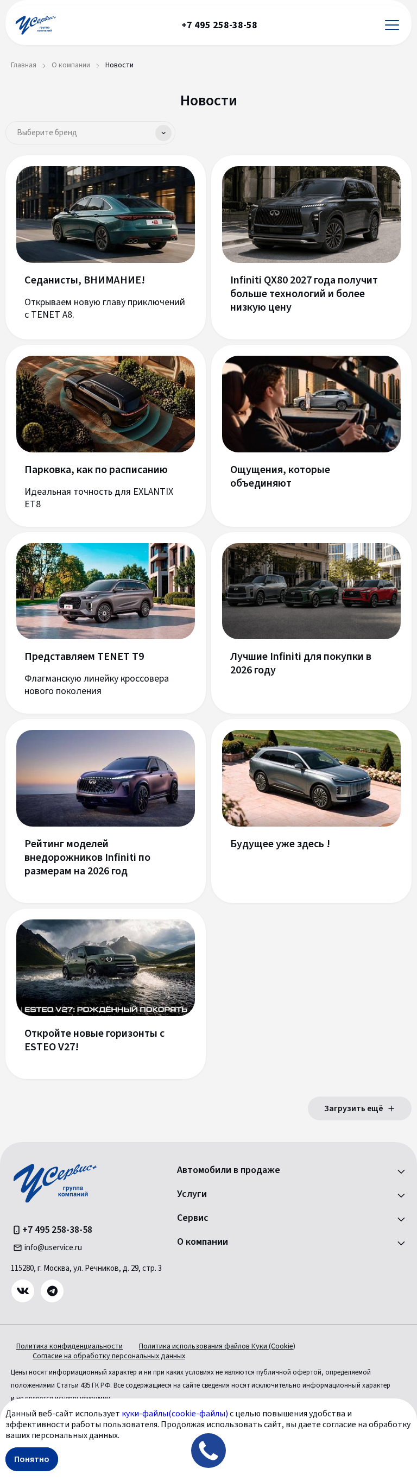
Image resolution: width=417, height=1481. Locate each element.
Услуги (192, 1194)
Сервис (192, 1218)
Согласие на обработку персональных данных (109, 1356)
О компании (202, 1242)
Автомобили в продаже (228, 1170)
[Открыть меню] (392, 25)
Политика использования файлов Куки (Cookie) (217, 1346)
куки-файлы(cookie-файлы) (175, 1414)
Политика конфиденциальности (69, 1346)
